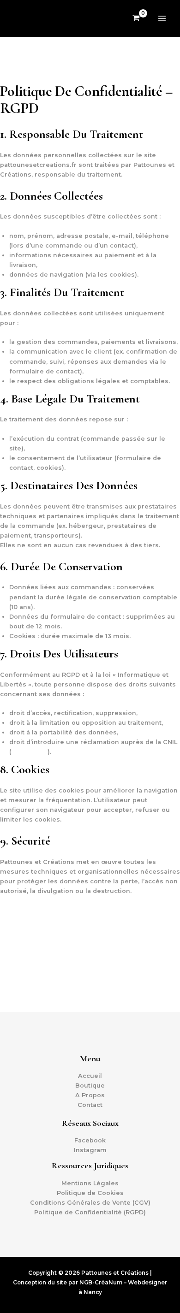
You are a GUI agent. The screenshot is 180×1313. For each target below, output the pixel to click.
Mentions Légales (90, 1183)
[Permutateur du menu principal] (162, 18)
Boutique (90, 1085)
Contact (90, 1104)
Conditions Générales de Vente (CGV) (90, 1202)
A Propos (90, 1095)
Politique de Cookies (90, 1192)
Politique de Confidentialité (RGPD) (90, 1212)
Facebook (90, 1140)
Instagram (90, 1150)
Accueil (90, 1075)
